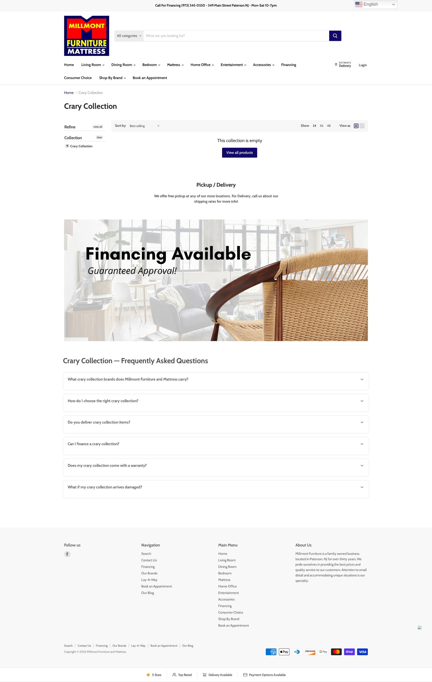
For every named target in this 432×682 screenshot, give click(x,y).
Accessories (262, 65)
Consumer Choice (78, 78)
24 (314, 126)
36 (321, 126)
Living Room (91, 65)
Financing (288, 65)
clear (99, 137)
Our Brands (149, 573)
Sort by (120, 126)
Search (146, 554)
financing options (101, 454)
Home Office (201, 65)
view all (97, 126)
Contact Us (149, 560)
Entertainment (232, 65)
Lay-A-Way (149, 580)
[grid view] (356, 126)
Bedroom (150, 65)
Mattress (174, 65)
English (370, 4)
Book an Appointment (150, 78)
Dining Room (122, 65)
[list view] (362, 126)
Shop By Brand (111, 78)
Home (69, 65)
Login (363, 65)
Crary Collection (81, 146)
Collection (73, 137)
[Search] (335, 36)
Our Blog (147, 593)
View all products (239, 152)
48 (329, 126)
